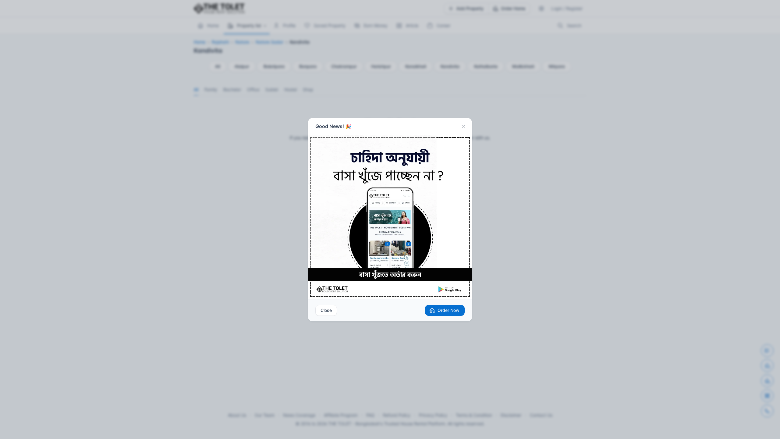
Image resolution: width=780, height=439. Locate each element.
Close (326, 310)
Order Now (448, 310)
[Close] (463, 126)
